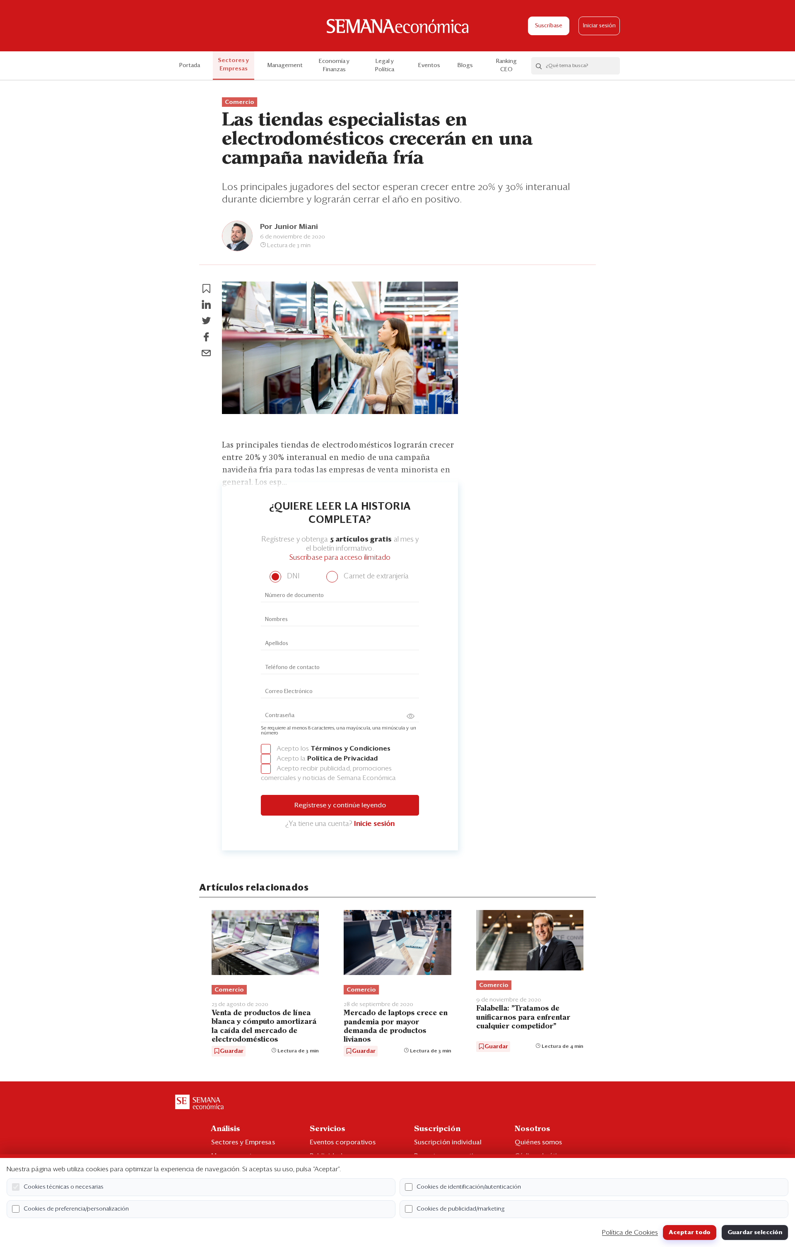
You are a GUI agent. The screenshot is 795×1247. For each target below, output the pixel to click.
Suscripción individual (448, 1142)
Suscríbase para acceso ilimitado (339, 557)
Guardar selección (755, 1232)
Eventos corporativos (343, 1142)
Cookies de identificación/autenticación (469, 1187)
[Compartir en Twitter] (206, 321)
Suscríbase (548, 26)
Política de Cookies (630, 1232)
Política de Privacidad (342, 758)
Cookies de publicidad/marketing (461, 1209)
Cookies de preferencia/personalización (76, 1209)
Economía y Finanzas (334, 65)
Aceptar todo (690, 1232)
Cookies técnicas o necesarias (64, 1187)
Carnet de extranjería (375, 576)
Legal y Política (384, 65)
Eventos (429, 65)
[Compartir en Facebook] (206, 337)
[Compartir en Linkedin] (206, 305)
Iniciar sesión (599, 26)
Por (289, 227)
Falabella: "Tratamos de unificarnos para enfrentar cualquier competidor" (523, 1017)
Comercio (239, 102)
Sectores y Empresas (233, 65)
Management (285, 65)
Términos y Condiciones (350, 748)
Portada (189, 65)
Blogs (465, 65)
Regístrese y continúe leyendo (340, 805)
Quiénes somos (538, 1142)
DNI (292, 576)
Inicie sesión (374, 824)
